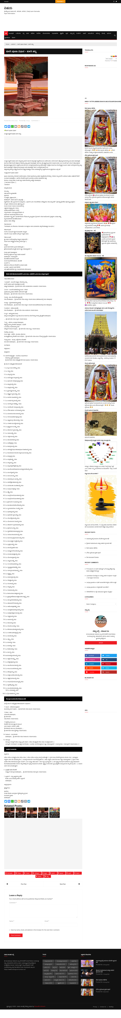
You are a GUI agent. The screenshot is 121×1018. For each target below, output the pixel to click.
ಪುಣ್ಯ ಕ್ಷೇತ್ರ (48, 973)
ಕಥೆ (62, 967)
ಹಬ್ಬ (47, 876)
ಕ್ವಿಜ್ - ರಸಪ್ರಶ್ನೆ (72, 967)
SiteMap (111, 1006)
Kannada (9, 873)
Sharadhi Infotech (39, 1006)
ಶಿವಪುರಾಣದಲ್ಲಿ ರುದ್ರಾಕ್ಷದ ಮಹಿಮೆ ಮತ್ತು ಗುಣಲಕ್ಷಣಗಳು (98, 440)
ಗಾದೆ (46, 970)
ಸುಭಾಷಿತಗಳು (55, 33)
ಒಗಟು (46, 967)
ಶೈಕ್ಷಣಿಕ (62, 33)
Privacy (95, 1006)
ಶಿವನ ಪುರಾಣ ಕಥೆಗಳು (90, 108)
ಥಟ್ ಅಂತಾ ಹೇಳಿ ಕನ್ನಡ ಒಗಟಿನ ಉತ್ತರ (106, 582)
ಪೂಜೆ (69, 873)
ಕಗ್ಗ (23, 33)
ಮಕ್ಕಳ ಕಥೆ (62, 977)
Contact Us (103, 1006)
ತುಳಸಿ (53, 873)
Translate (115, 60)
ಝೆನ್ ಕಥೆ (63, 970)
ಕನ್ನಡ (45, 873)
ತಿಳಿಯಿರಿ (101, 643)
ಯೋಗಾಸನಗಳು (46, 33)
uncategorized (62, 961)
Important (48, 961)
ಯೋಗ (13, 37)
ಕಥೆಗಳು (32, 33)
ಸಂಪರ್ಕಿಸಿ (78, 33)
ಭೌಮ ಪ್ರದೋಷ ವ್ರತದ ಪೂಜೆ (91, 155)
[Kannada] (114, 56)
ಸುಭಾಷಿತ (73, 983)
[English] (116, 56)
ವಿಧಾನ (77, 873)
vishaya (28, 120)
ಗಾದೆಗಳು (38, 33)
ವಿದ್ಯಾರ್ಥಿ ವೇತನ (59, 980)
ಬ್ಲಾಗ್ (67, 33)
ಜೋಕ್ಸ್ (103, 33)
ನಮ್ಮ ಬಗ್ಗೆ (72, 33)
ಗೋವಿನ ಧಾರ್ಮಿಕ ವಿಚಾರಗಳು (91, 410)
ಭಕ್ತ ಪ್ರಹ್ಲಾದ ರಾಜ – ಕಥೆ (90, 230)
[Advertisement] (80, 17)
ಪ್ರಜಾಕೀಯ (7, 37)
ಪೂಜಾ (61, 873)
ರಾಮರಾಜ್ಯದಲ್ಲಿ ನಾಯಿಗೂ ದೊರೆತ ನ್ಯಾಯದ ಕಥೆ (97, 539)
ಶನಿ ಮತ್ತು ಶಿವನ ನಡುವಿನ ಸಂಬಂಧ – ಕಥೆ (94, 255)
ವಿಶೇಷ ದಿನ (72, 980)
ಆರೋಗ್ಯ (98, 33)
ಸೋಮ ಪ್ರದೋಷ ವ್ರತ (90, 363)
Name (11, 921)
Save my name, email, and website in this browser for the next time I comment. (35, 930)
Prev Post (23, 884)
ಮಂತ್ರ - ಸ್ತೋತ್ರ (49, 977)
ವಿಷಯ (8, 8)
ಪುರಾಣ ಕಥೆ (59, 973)
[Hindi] (112, 56)
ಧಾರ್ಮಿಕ (109, 33)
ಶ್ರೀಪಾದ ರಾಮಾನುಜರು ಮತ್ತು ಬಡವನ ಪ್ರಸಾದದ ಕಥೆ (98, 543)
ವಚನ (27, 33)
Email (47, 921)
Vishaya (36, 873)
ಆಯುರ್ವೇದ (91, 33)
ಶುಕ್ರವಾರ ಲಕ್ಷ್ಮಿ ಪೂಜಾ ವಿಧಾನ (91, 202)
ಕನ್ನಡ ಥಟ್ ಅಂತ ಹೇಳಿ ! (103, 587)
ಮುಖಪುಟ (6, 1)
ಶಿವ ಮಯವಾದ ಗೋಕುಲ (92, 557)
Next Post (63, 884)
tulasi (27, 873)
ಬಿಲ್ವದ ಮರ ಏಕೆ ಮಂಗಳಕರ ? (91, 473)
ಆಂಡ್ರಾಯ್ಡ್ (48, 964)
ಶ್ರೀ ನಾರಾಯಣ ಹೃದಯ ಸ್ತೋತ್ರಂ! (104, 592)
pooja (19, 873)
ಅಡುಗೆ (84, 33)
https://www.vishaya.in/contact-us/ (15, 969)
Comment (13, 903)
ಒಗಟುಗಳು (18, 33)
